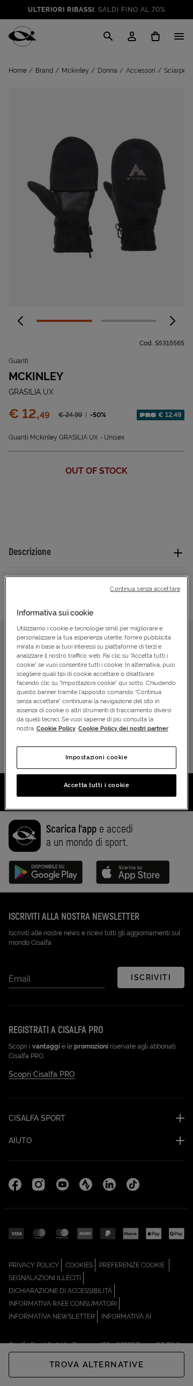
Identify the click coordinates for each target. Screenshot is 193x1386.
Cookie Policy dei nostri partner (123, 728)
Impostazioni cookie (96, 757)
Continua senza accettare (145, 589)
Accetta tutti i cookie (97, 785)
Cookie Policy (56, 728)
